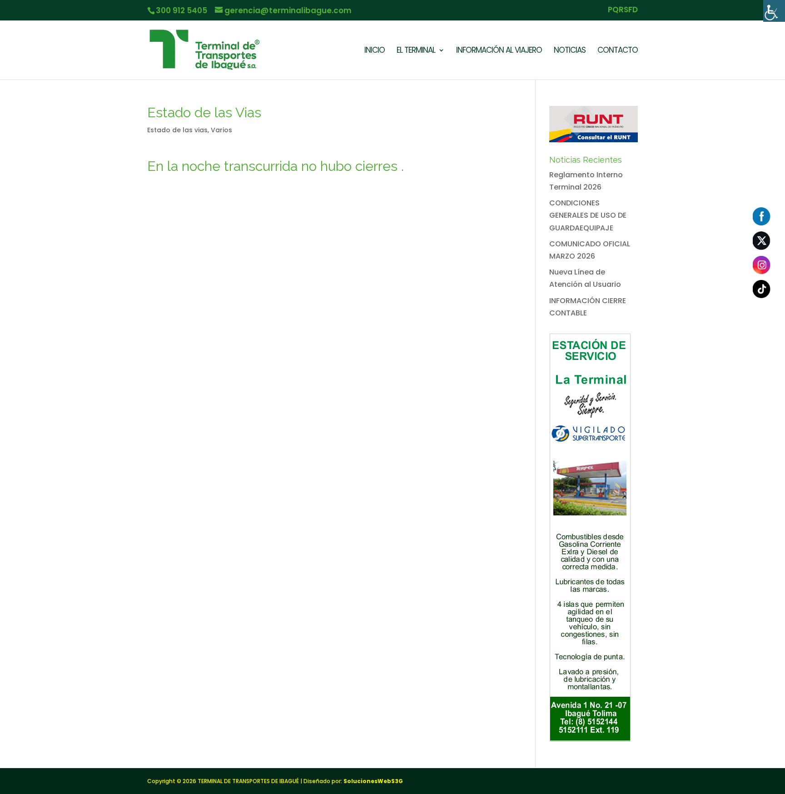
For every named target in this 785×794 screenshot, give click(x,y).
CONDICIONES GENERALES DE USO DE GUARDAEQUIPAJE (587, 215)
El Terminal (416, 51)
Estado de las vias (177, 130)
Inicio (374, 51)
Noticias (570, 51)
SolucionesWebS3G (373, 781)
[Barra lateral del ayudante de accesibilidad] (774, 11)
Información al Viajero (499, 51)
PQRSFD (623, 10)
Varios (221, 130)
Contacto (617, 51)
